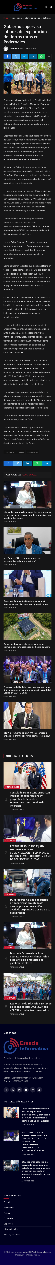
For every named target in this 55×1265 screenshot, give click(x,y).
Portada (7, 1202)
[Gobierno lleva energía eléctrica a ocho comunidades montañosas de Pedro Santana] (27, 626)
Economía (9, 948)
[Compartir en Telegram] (24, 56)
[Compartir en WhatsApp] (41, 56)
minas (21, 452)
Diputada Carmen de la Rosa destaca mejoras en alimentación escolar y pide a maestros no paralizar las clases (27, 515)
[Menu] (4, 7)
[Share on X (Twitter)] (16, 56)
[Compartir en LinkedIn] (33, 56)
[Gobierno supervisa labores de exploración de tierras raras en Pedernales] (27, 78)
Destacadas (10, 894)
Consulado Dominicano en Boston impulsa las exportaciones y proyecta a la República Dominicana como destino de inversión (30, 799)
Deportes (8, 1224)
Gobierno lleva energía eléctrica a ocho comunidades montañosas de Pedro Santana (27, 645)
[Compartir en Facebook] (7, 56)
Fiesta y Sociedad (12, 1234)
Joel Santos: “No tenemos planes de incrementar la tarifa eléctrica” (22, 559)
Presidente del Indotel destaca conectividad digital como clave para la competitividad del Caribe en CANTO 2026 (27, 689)
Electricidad (10, 452)
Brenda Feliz (18, 48)
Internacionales (12, 787)
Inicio (6, 18)
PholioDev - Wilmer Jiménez (27, 1255)
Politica (7, 1213)
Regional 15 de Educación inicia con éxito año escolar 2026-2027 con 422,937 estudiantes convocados (30, 1007)
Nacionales (10, 840)
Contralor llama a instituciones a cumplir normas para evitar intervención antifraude (26, 602)
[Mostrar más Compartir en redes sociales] (48, 56)
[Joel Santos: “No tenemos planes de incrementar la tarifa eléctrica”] (27, 540)
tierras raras (33, 452)
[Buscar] (50, 7)
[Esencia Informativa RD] (26, 7)
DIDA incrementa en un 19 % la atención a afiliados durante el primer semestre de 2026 (27, 734)
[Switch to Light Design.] (46, 7)
